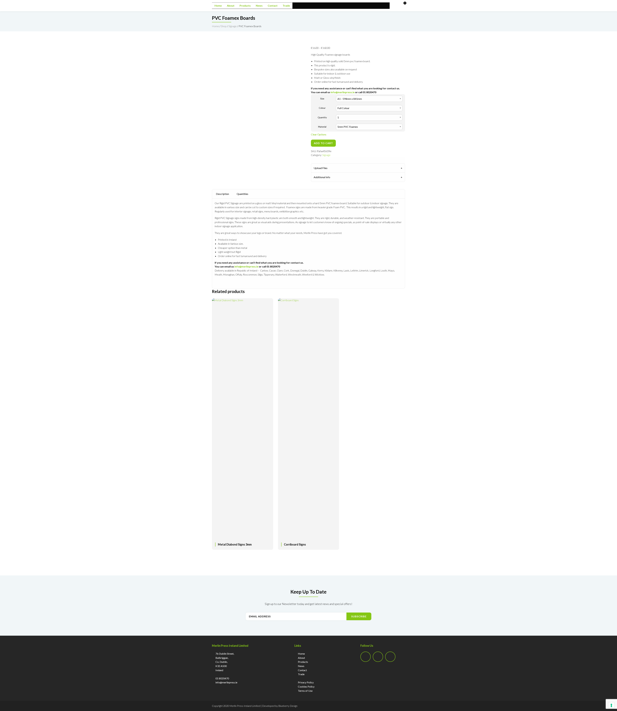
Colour (322, 108)
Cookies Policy (306, 686)
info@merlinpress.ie (343, 92)
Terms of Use (305, 690)
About (230, 5)
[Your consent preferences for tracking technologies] (611, 705)
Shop (224, 26)
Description (222, 193)
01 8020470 (222, 678)
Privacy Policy (306, 682)
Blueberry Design (287, 705)
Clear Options (318, 134)
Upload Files (320, 167)
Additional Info (322, 177)
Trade (286, 5)
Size (322, 98)
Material (322, 126)
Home (218, 5)
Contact (272, 5)
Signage (232, 26)
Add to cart (323, 143)
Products (245, 5)
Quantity (322, 117)
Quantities (242, 193)
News (259, 5)
